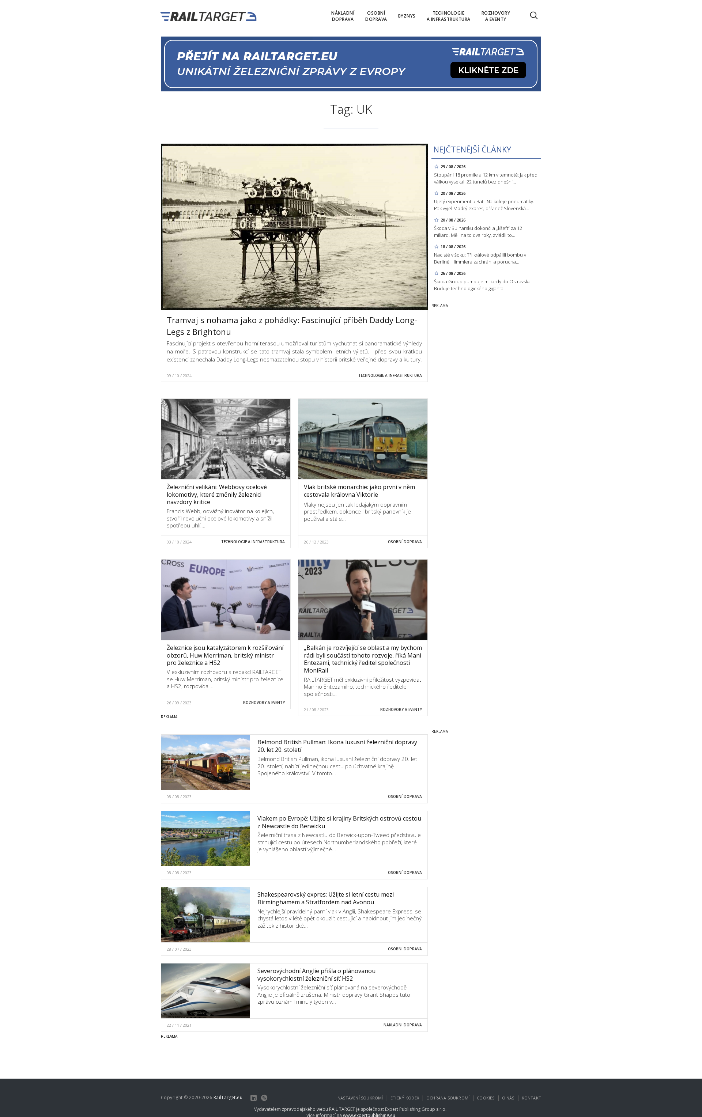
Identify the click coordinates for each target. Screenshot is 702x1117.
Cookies (485, 1098)
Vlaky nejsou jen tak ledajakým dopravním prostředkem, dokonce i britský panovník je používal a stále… (357, 511)
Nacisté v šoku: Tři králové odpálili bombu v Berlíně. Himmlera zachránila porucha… (480, 258)
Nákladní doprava (403, 1024)
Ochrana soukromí (447, 1098)
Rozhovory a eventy (264, 702)
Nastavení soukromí (360, 1098)
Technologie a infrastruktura (390, 375)
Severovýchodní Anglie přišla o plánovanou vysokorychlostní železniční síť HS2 (316, 974)
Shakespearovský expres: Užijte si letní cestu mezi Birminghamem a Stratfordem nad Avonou (325, 898)
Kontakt (531, 1098)
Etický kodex (404, 1098)
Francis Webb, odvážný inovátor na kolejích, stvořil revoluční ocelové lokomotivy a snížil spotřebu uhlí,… (220, 518)
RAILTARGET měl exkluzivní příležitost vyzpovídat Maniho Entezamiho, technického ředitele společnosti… (362, 686)
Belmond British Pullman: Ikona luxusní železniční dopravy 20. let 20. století (337, 746)
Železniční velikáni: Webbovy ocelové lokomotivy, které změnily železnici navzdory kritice (217, 494)
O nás (508, 1098)
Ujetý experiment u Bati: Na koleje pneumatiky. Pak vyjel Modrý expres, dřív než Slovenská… (484, 205)
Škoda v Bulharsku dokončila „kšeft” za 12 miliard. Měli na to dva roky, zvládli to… (478, 231)
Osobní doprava (405, 541)
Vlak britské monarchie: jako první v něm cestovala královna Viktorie (359, 491)
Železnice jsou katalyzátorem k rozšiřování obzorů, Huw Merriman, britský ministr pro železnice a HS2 (225, 655)
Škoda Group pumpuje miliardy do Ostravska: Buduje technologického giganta (483, 285)
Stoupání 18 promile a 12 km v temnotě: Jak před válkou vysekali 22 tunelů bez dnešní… (485, 178)
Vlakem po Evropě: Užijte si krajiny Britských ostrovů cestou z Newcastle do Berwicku (339, 822)
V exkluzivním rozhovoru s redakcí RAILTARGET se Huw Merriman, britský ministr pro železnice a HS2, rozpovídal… (225, 679)
